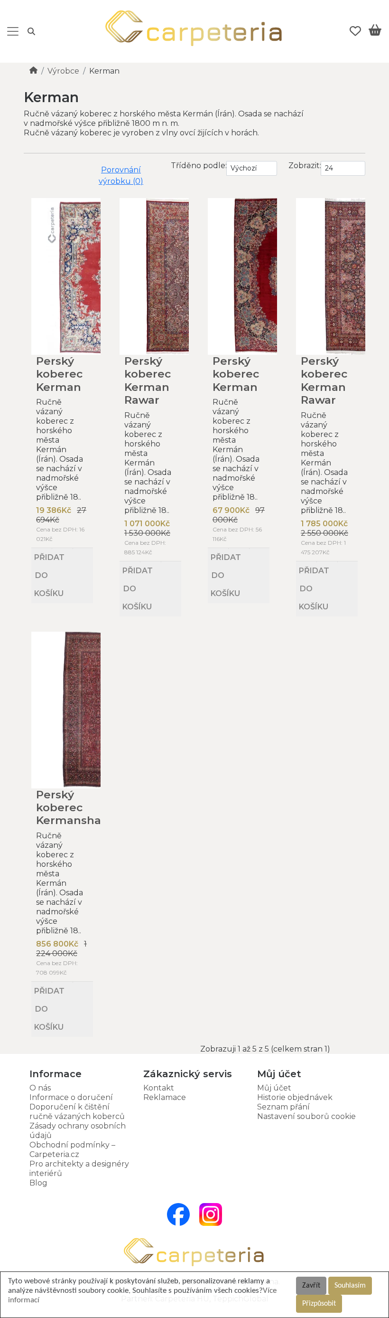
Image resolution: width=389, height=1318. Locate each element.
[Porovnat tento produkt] (83, 548)
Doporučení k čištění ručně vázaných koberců (77, 1111)
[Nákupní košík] (375, 31)
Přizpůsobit (319, 1304)
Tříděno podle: (199, 165)
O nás (40, 1087)
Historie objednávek (295, 1097)
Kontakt (158, 1087)
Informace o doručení (71, 1097)
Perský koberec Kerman (59, 374)
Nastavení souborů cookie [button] (306, 1116)
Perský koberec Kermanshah (72, 807)
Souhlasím (350, 1286)
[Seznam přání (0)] (355, 31)
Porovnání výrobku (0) (121, 175)
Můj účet (274, 1087)
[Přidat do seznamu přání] (62, 548)
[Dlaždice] (36, 166)
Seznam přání (283, 1106)
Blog (38, 1182)
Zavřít (311, 1286)
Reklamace (164, 1097)
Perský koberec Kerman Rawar (147, 380)
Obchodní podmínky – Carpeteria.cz (72, 1149)
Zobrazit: (304, 165)
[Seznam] (28, 166)
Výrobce (63, 71)
